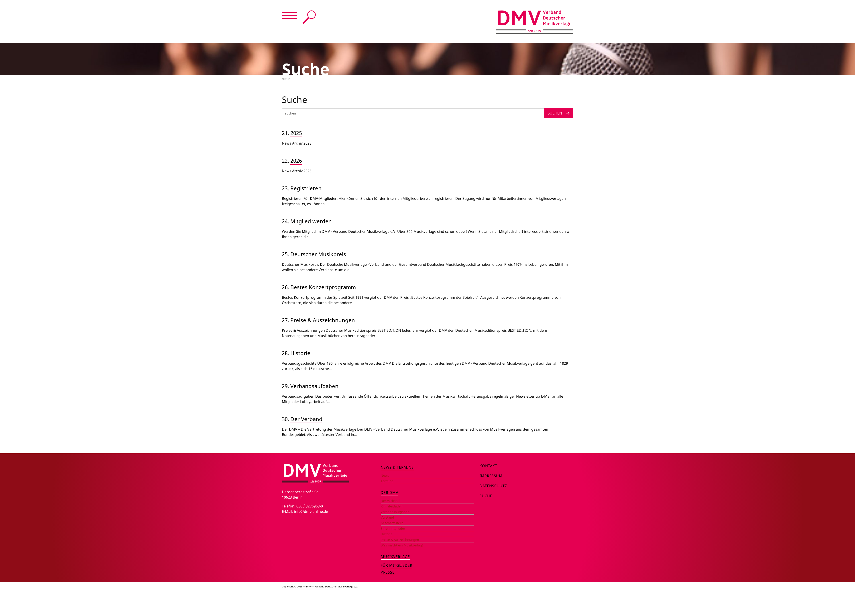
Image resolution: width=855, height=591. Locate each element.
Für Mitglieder (396, 565)
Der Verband (306, 419)
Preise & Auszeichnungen (322, 320)
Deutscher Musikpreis (318, 254)
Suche (309, 17)
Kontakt (488, 465)
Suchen (555, 113)
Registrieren (306, 188)
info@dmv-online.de (311, 511)
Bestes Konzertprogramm (323, 287)
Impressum (491, 475)
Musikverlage (395, 556)
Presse (388, 572)
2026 (296, 160)
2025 (296, 133)
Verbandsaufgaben (314, 386)
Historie (300, 353)
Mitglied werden (311, 221)
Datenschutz (493, 485)
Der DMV (389, 492)
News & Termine (397, 467)
